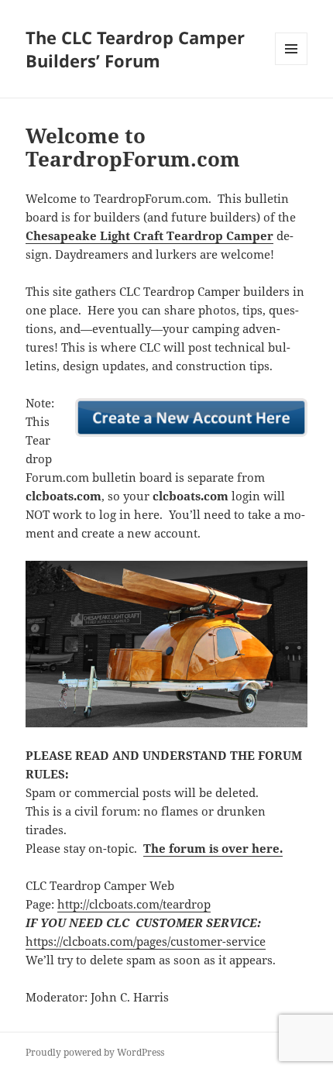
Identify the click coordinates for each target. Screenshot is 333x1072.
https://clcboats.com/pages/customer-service (146, 941)
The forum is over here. (213, 848)
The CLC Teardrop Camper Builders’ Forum (135, 49)
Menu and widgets (291, 64)
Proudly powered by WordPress (95, 1052)
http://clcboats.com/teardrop (134, 904)
